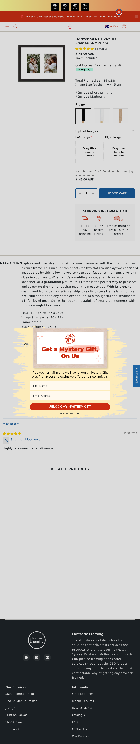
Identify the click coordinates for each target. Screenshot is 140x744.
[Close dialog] (119, 12)
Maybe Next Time (70, 413)
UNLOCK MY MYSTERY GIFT (70, 406)
